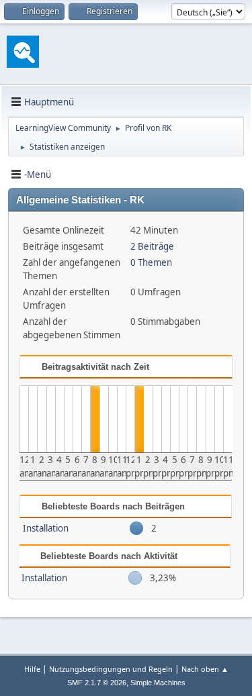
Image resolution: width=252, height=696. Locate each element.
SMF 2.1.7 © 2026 (96, 683)
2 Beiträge (152, 246)
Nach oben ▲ (204, 669)
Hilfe (32, 669)
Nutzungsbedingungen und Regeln (111, 669)
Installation (46, 528)
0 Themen (151, 262)
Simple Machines (157, 683)
